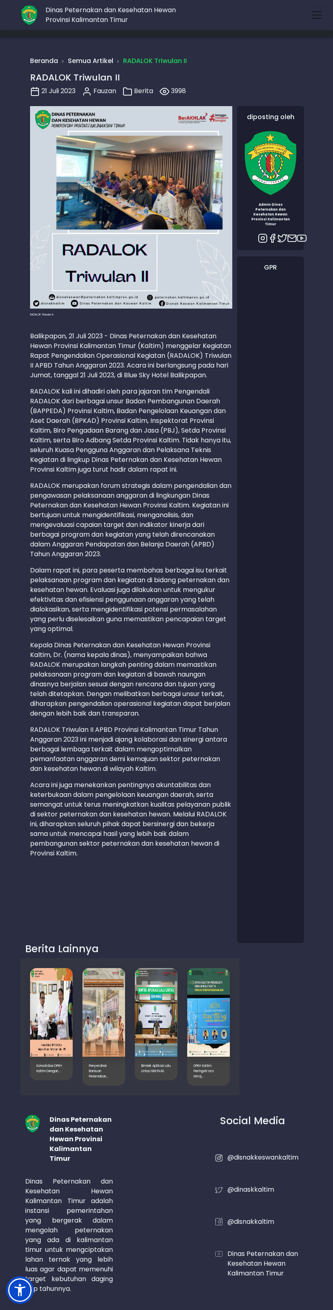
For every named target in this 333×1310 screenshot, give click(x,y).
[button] (20, 1290)
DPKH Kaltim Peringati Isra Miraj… (204, 1071)
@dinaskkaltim (250, 1189)
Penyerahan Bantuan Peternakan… (98, 1071)
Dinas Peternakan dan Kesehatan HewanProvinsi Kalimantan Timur (110, 14)
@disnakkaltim (250, 1221)
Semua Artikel (90, 60)
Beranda (44, 60)
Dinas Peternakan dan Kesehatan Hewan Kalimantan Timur (262, 1263)
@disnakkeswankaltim (262, 1157)
